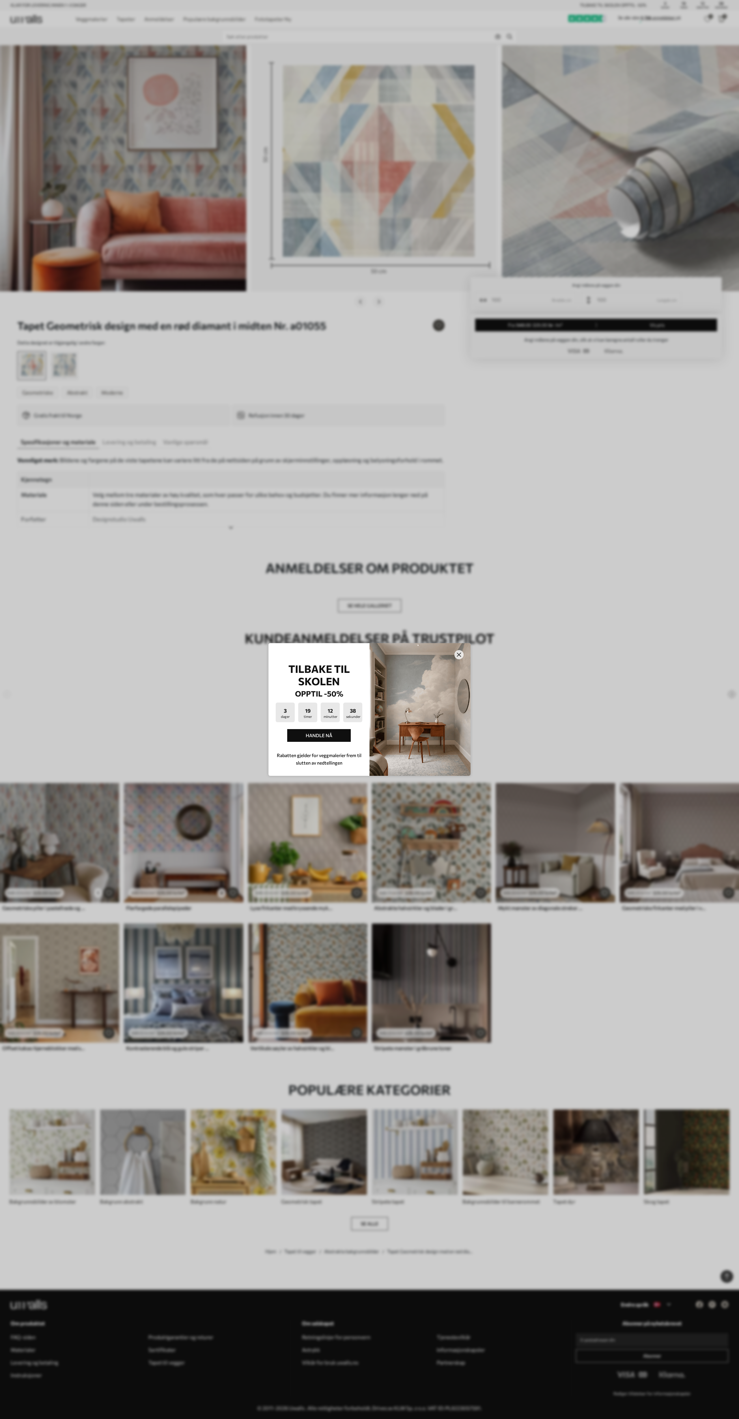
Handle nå (319, 735)
